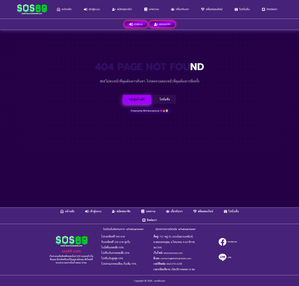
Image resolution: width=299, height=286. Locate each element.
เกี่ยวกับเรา (182, 9)
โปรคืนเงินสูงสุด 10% (112, 258)
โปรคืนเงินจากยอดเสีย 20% (115, 252)
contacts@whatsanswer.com (175, 258)
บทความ (154, 9)
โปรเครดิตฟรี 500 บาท (113, 236)
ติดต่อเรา (272, 9)
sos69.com (71, 250)
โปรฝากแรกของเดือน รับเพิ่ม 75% (118, 263)
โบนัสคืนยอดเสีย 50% (112, 247)
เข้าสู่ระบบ (94, 9)
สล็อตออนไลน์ (214, 9)
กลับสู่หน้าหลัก (137, 99)
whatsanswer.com (173, 252)
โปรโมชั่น (244, 9)
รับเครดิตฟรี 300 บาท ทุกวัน (115, 242)
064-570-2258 (174, 263)
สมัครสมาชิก (124, 9)
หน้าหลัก (67, 9)
